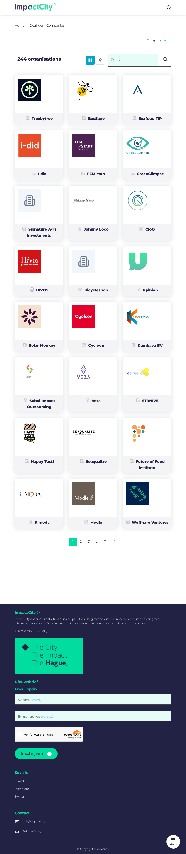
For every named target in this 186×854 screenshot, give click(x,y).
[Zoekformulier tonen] (169, 7)
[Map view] (100, 60)
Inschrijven (32, 753)
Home (19, 25)
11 (105, 542)
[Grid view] (90, 60)
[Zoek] (164, 60)
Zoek (115, 59)
